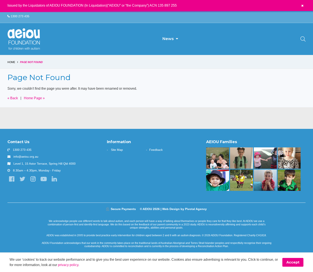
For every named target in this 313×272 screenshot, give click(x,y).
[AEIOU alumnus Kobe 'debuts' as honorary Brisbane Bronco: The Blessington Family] (289, 180)
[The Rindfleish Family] (265, 180)
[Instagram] (33, 179)
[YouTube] (44, 179)
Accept (292, 262)
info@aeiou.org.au (25, 156)
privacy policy (68, 265)
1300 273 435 (19, 16)
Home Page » (34, 98)
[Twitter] (22, 179)
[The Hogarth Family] (265, 158)
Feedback (156, 149)
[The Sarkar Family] (217, 180)
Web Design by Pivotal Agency (184, 209)
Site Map (117, 149)
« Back (12, 98)
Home (11, 62)
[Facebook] (11, 179)
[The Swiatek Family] (241, 180)
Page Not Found (31, 62)
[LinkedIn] (54, 179)
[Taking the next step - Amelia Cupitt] (217, 158)
